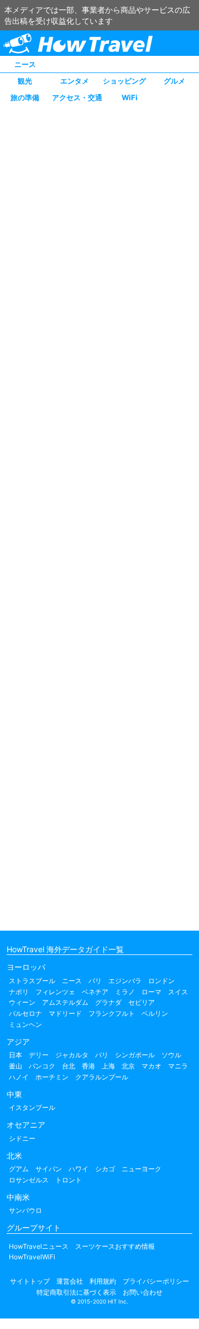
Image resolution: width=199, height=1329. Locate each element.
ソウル (171, 1055)
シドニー (22, 1138)
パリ (95, 981)
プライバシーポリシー (156, 1281)
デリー (39, 1055)
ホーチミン (52, 1077)
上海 (108, 1066)
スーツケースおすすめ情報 (115, 1246)
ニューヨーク (141, 1169)
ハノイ (19, 1077)
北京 (128, 1066)
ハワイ (78, 1169)
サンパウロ (25, 1210)
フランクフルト (111, 1013)
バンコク (42, 1066)
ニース (25, 64)
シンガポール (135, 1055)
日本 (15, 1055)
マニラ (178, 1066)
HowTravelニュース (39, 1246)
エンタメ (74, 80)
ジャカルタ (71, 1055)
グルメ (174, 80)
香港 (88, 1066)
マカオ (151, 1066)
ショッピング (124, 80)
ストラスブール (32, 981)
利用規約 (103, 1281)
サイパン (48, 1169)
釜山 (15, 1066)
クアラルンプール (101, 1077)
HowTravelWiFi (32, 1257)
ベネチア (95, 992)
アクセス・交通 (77, 97)
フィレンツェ (55, 992)
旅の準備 (25, 97)
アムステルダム (65, 1002)
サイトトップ (30, 1281)
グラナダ (108, 1002)
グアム (19, 1169)
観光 (25, 80)
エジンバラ (125, 981)
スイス (178, 992)
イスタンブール (32, 1107)
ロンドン (161, 981)
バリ (101, 1055)
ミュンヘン (25, 1024)
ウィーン (22, 1002)
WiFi (130, 97)
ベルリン (155, 1013)
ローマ (151, 992)
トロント (68, 1180)
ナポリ (19, 992)
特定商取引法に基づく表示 (76, 1292)
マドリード (65, 1013)
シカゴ (105, 1169)
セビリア (141, 1002)
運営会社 (69, 1281)
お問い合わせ (143, 1292)
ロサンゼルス (29, 1180)
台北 (68, 1066)
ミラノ (125, 992)
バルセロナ (25, 1013)
